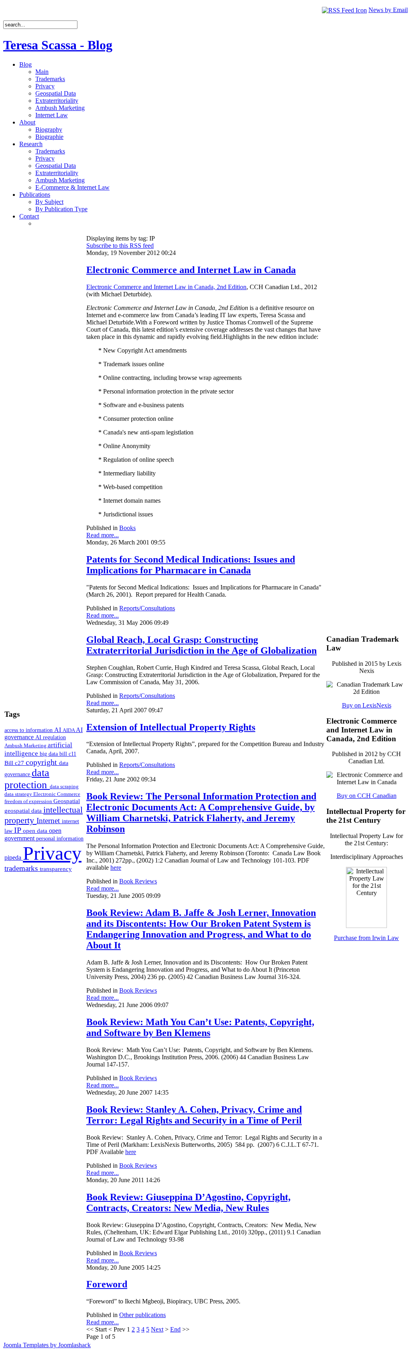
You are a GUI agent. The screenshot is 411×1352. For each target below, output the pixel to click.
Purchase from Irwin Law (366, 937)
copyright (42, 762)
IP (18, 830)
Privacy (52, 853)
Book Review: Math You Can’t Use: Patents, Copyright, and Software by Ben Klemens (200, 1027)
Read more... (102, 535)
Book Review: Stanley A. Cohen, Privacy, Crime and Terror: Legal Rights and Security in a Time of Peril (194, 1115)
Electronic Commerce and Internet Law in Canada (191, 270)
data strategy (18, 794)
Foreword (106, 1284)
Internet (49, 820)
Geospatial (66, 800)
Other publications (142, 1314)
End (175, 1329)
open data (36, 831)
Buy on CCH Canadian (367, 795)
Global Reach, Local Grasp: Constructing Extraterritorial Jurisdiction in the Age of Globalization (201, 645)
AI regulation (50, 737)
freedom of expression (28, 801)
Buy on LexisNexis (366, 705)
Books (127, 527)
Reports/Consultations (147, 608)
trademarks (22, 868)
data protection (27, 779)
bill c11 (67, 754)
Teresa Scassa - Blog (57, 45)
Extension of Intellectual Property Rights (170, 727)
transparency (56, 869)
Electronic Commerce (56, 794)
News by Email (388, 9)
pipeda (13, 857)
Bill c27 (15, 762)
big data (49, 754)
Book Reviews (138, 881)
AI (58, 729)
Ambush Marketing (26, 745)
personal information (59, 839)
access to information (29, 730)
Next (157, 1329)
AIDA (69, 730)
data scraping (64, 786)
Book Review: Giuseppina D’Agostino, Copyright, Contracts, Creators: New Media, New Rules (188, 1202)
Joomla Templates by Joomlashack (47, 1345)
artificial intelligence (38, 749)
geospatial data (23, 811)
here (115, 867)
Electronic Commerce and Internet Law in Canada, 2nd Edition (166, 286)
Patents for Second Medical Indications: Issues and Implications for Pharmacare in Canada (190, 564)
